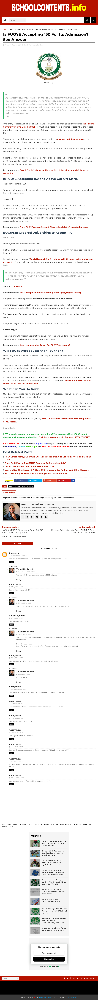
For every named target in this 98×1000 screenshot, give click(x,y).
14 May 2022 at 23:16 (17, 587)
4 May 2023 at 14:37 (17, 718)
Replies (14, 566)
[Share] (73, 480)
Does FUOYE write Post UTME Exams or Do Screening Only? (35, 463)
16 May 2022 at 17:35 (24, 634)
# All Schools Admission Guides (21, 486)
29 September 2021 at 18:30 (26, 572)
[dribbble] (81, 978)
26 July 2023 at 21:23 (17, 761)
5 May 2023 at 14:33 (17, 732)
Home (5, 29)
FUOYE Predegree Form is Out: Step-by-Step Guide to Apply (36, 473)
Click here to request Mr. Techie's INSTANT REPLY (64, 437)
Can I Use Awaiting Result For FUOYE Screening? (45, 345)
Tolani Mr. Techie (25, 569)
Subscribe (49, 959)
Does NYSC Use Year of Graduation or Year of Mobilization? (53, 853)
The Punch (16, 286)
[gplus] (71, 978)
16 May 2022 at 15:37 (17, 618)
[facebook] (64, 978)
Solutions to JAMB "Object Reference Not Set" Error (54, 892)
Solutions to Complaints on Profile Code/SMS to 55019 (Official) (55, 882)
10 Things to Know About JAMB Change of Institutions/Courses (54, 872)
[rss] (84, 978)
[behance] (87, 978)
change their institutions (70, 139)
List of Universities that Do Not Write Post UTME (29, 466)
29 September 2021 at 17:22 (19, 555)
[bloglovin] (77, 978)
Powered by (43, 966)
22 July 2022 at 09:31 (24, 674)
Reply (11, 562)
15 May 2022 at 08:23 (24, 603)
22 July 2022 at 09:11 (17, 658)
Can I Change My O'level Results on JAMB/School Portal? (54, 911)
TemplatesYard (45, 997)
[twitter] (67, 978)
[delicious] (94, 978)
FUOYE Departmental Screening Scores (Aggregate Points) (50, 292)
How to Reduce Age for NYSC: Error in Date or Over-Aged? (54, 843)
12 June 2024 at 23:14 (17, 778)
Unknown (14, 553)
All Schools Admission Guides (21, 29)
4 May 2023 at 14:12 (17, 704)
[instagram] (91, 978)
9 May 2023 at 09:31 (17, 747)
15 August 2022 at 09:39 (18, 689)
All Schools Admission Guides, (31, 45)
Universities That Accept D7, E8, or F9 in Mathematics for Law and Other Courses (47, 470)
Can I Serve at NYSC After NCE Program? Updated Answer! (52, 863)
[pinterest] (74, 978)
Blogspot (72, 997)
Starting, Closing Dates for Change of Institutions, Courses (54, 920)
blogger (17, 543)
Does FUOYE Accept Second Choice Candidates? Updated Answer (54, 227)
